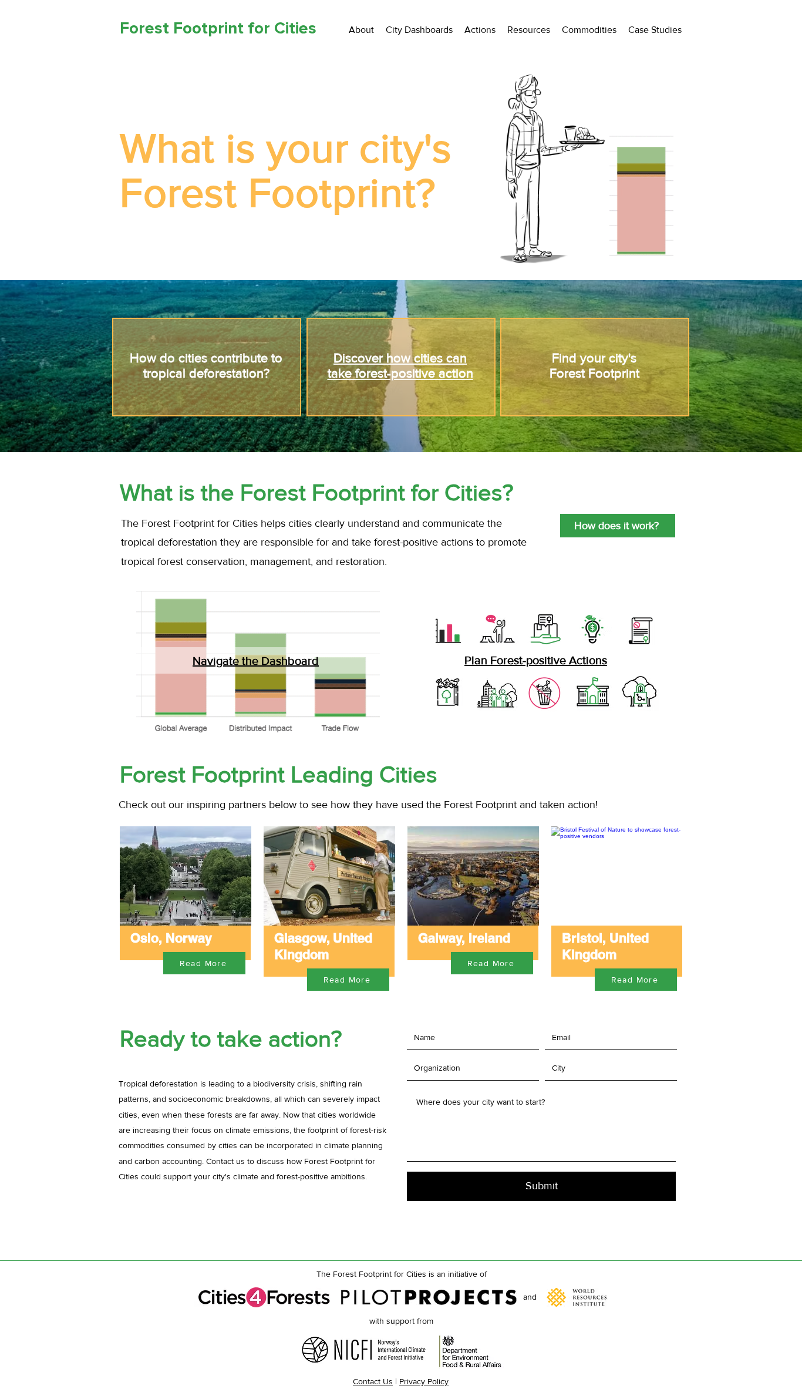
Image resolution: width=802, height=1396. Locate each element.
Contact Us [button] (373, 1381)
